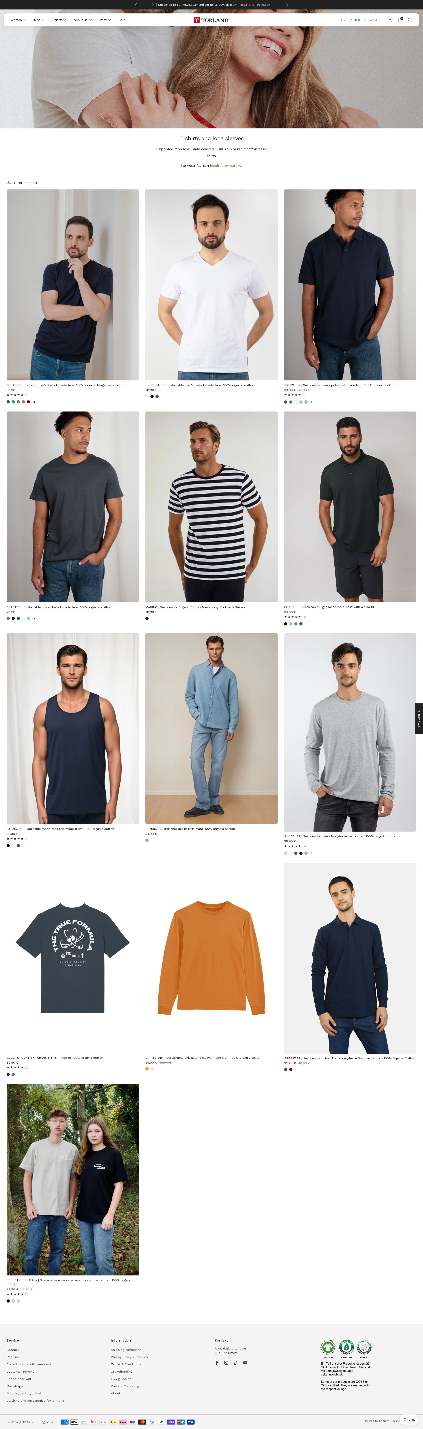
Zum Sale (238, 4)
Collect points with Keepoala (29, 1364)
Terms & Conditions (126, 1364)
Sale (122, 20)
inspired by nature (225, 165)
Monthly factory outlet (24, 1393)
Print (103, 20)
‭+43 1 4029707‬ (226, 1353)
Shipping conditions (126, 1349)
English (373, 20)
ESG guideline (121, 1379)
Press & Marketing (125, 1386)
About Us (80, 20)
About (115, 1393)
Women (16, 20)
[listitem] (211, 4)
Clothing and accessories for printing (35, 1400)
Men (37, 20)
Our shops (15, 1386)
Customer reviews (20, 1371)
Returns (13, 1357)
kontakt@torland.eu (230, 1348)
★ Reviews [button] (419, 718)
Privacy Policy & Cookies (129, 1357)
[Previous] (136, 5)
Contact (13, 1349)
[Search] (410, 20)
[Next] (287, 5)
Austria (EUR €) (351, 20)
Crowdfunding (121, 1371)
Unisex (57, 20)
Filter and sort (25, 183)
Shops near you (19, 1379)
